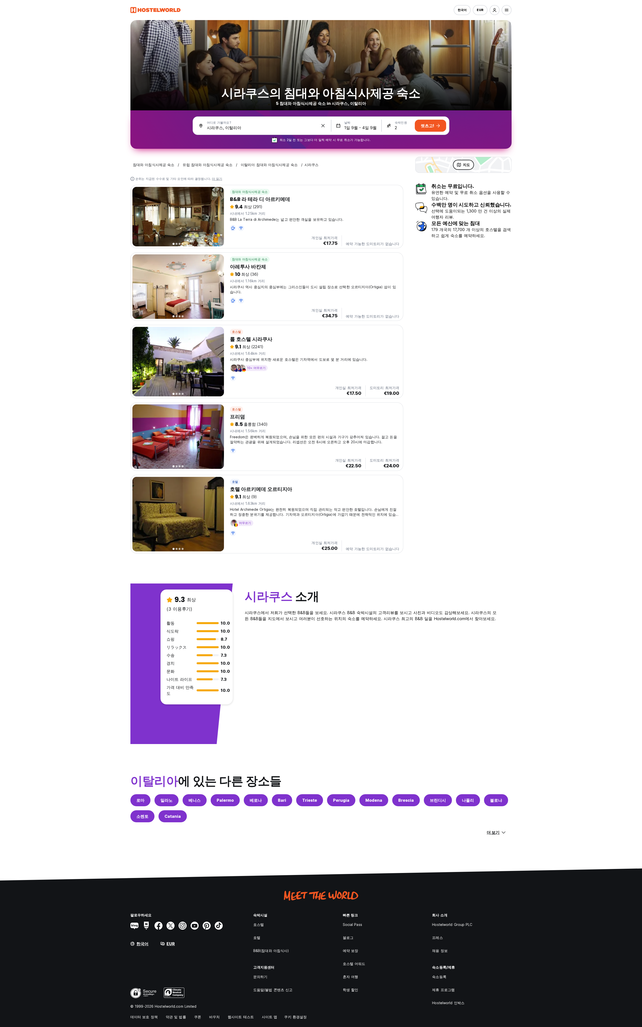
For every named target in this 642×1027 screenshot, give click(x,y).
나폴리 (468, 800)
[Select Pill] (495, 10)
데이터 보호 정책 (144, 1017)
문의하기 (260, 977)
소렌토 (142, 816)
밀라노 (166, 800)
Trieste (309, 800)
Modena (373, 800)
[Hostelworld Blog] (134, 926)
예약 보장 (350, 950)
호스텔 (236, 332)
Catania (173, 816)
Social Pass (352, 924)
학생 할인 (350, 990)
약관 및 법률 (176, 1017)
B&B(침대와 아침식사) (271, 950)
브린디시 (438, 800)
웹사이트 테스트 (241, 1017)
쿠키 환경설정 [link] (295, 1017)
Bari (282, 800)
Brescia (406, 800)
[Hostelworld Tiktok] (219, 926)
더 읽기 (217, 179)
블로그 (348, 937)
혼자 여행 (350, 977)
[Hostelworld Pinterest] (207, 926)
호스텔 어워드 (354, 964)
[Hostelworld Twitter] (171, 926)
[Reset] (323, 126)
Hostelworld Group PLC (452, 924)
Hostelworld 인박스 (448, 1003)
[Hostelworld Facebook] (158, 926)
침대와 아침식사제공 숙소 (250, 192)
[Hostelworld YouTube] (195, 926)
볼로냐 (496, 800)
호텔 (235, 482)
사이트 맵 (269, 1017)
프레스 (437, 937)
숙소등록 (439, 977)
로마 (140, 800)
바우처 (214, 1017)
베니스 (195, 800)
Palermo (225, 800)
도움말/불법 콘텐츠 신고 (272, 990)
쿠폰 (197, 1017)
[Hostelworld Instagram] (183, 926)
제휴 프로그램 (443, 990)
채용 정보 (440, 950)
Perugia (341, 800)
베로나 (256, 800)
